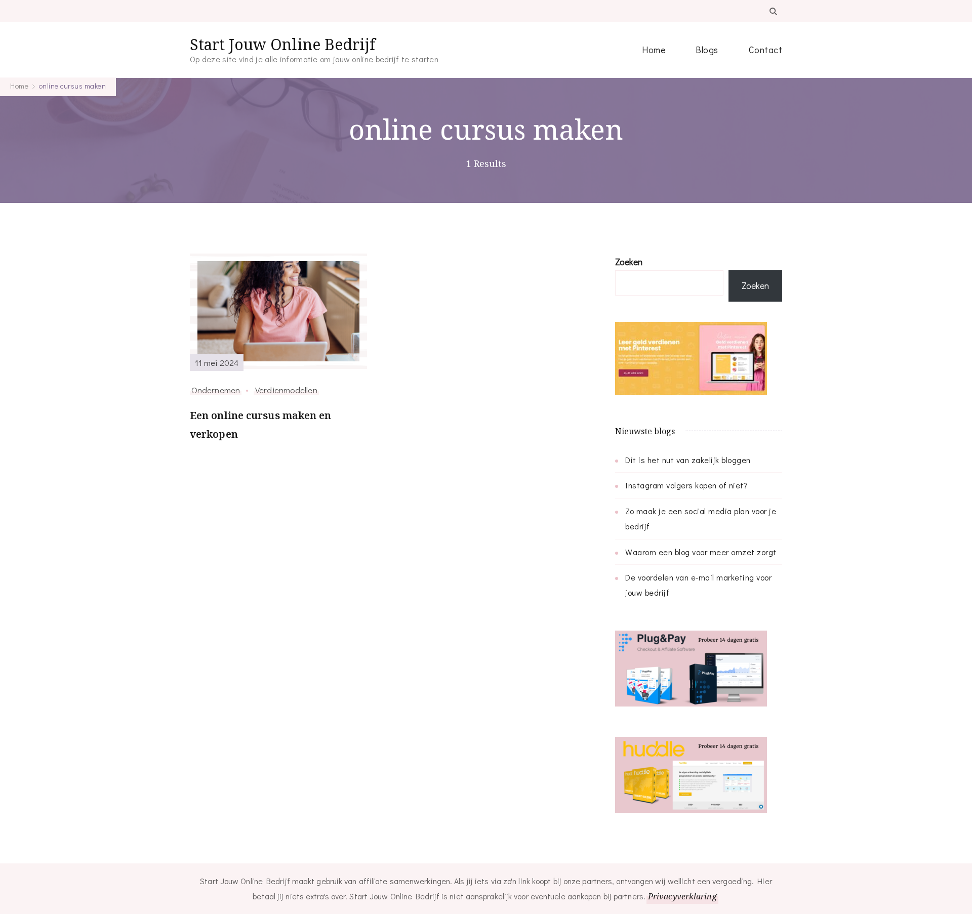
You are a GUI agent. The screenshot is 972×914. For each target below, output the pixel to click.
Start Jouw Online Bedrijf (283, 44)
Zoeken (628, 262)
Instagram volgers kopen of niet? (686, 485)
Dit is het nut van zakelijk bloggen (688, 459)
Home (653, 50)
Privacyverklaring (682, 896)
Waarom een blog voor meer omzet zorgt (701, 552)
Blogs (707, 50)
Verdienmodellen (286, 389)
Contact (766, 50)
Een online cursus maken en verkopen (261, 424)
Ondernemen (215, 389)
